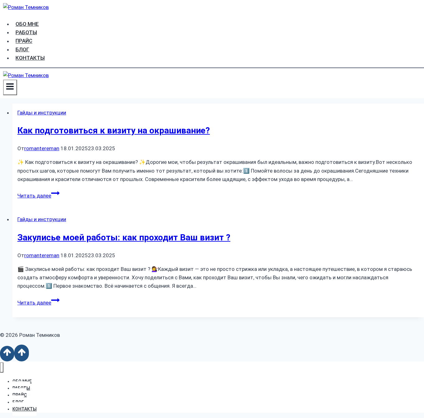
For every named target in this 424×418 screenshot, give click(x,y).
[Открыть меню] (10, 87)
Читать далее (38, 196)
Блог (22, 49)
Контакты (30, 58)
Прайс (24, 41)
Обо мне (27, 24)
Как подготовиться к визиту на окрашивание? (113, 130)
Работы (26, 32)
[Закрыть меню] (1, 367)
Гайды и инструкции (41, 112)
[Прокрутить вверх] (7, 353)
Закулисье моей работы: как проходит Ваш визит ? (123, 237)
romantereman (41, 148)
